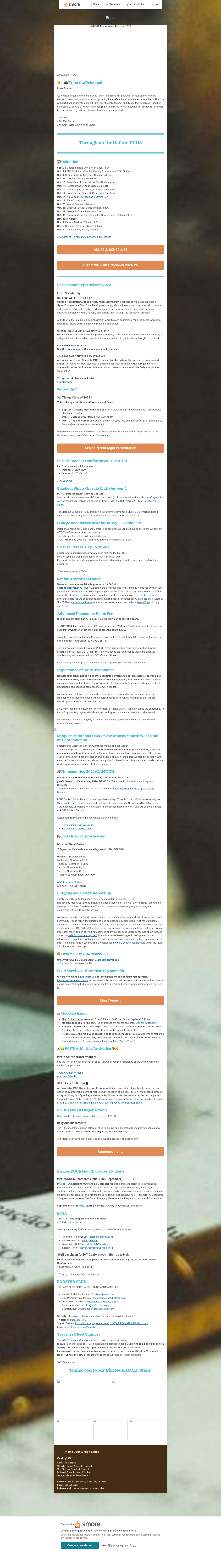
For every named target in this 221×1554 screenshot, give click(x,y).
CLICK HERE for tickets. (70, 882)
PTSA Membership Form (70, 1222)
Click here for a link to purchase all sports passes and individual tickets (105, 1102)
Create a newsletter (79, 1545)
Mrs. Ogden (109, 662)
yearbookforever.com (69, 587)
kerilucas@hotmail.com (101, 1308)
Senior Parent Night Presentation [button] (110, 448)
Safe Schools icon (127, 942)
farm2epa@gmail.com (102, 1294)
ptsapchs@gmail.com (101, 1236)
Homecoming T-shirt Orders (77, 828)
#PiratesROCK (80, 1205)
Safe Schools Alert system (82, 935)
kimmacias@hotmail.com (112, 1298)
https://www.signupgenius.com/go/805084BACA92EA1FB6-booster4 (111, 1323)
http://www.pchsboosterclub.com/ (86, 1316)
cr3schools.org (93, 1305)
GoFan (60, 1091)
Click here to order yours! (70, 803)
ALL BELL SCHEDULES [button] (110, 250)
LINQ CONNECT (87, 976)
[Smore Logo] (72, 4)
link (79, 1266)
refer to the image (82, 602)
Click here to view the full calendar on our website (84, 236)
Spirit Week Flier (78, 825)
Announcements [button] (110, 1152)
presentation (74, 349)
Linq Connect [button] (110, 1000)
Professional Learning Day (94, 196)
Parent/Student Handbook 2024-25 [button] (110, 265)
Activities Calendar (67, 1076)
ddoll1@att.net (90, 1240)
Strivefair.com (64, 382)
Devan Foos (143, 602)
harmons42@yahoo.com (102, 1301)
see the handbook (145, 1022)
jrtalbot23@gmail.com (98, 1244)
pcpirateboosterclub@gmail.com (82, 1327)
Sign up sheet (64, 480)
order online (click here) (112, 497)
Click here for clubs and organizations (77, 1116)
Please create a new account (72, 980)
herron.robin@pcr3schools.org (96, 1247)
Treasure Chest (77, 1340)
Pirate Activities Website (70, 1072)
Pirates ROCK (64, 1183)
